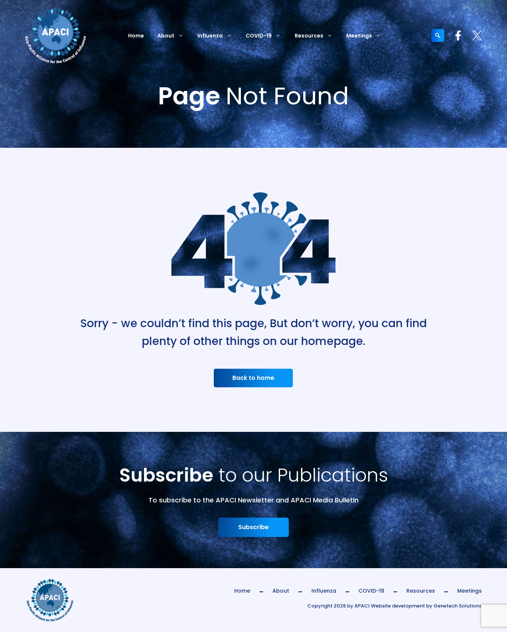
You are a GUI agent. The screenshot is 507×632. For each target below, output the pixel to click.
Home (136, 35)
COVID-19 (259, 35)
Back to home (253, 378)
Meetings (359, 35)
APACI (362, 605)
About (165, 35)
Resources (309, 35)
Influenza (210, 35)
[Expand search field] (437, 35)
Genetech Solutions (458, 605)
